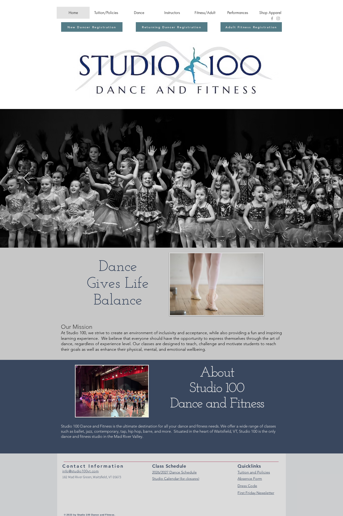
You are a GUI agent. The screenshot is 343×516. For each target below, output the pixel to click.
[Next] (317, 178)
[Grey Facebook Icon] (272, 18)
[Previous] (26, 178)
